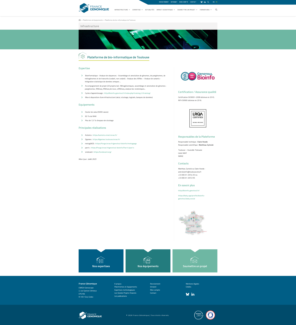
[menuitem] (164, 1)
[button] (216, 9)
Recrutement (164, 2)
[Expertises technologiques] (101, 260)
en (213, 2)
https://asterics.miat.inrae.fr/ (105, 135)
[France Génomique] (94, 8)
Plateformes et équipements (93, 20)
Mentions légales (192, 283)
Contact (193, 2)
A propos (117, 283)
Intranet (174, 2)
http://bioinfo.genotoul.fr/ (189, 190)
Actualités (149, 9)
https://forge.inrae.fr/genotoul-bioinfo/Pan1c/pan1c (112, 147)
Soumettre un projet (186, 9)
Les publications (120, 296)
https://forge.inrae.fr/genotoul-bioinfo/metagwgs (116, 143)
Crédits (188, 286)
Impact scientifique (165, 9)
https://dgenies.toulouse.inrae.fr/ (106, 139)
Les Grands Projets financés (125, 292)
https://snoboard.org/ (102, 152)
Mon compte (183, 2)
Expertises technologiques (124, 289)
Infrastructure (121, 9)
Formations (205, 9)
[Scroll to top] (291, 320)
